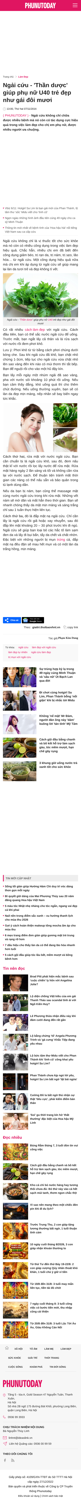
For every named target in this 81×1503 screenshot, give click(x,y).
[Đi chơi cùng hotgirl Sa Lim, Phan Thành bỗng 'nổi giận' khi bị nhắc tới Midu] (19, 701)
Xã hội (18, 1349)
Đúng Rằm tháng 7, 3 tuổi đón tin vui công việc (54, 1147)
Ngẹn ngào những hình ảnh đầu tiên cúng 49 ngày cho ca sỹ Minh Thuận (40, 219)
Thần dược (26, 319)
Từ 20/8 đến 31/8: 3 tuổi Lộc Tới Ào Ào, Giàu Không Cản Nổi (53, 1325)
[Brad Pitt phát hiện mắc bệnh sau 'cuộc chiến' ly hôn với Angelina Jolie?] (15, 982)
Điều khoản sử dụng (29, 1496)
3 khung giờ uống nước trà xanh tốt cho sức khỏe (58, 765)
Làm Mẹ (48, 1349)
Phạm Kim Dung (68, 638)
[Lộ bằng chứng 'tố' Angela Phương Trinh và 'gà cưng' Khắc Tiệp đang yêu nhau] (15, 1042)
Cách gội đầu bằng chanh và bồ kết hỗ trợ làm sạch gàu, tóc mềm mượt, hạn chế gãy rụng (57, 745)
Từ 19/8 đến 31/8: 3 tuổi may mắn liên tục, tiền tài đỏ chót (51, 1285)
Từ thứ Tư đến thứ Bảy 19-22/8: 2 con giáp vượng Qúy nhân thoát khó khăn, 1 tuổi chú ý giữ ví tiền (54, 1268)
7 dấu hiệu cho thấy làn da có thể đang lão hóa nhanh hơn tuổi (40, 947)
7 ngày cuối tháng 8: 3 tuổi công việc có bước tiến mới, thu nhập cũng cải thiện (51, 1307)
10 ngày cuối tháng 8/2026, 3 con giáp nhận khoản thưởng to (51, 1246)
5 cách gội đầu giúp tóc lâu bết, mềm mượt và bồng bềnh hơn (39, 956)
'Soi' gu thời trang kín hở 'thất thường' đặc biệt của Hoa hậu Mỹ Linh (52, 1118)
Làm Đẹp (23, 76)
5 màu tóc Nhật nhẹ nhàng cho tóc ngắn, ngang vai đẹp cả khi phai (41, 907)
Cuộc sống (15, 1367)
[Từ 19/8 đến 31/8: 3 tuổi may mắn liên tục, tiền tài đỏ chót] (15, 1290)
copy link (72, 627)
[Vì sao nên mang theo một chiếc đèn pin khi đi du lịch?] (15, 1211)
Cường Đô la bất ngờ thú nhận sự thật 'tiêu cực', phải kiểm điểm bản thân (52, 1099)
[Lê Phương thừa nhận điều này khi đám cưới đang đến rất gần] (15, 1022)
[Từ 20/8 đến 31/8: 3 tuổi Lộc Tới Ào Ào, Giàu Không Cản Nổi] (15, 1329)
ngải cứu (23, 647)
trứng (61, 539)
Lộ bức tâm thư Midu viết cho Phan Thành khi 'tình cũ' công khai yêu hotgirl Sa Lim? (53, 1059)
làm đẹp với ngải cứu (44, 647)
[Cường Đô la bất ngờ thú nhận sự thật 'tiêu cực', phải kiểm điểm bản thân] (15, 1101)
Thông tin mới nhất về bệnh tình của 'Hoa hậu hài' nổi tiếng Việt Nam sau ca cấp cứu (41, 229)
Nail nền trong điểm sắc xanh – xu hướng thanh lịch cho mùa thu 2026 (39, 917)
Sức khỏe (14, 1358)
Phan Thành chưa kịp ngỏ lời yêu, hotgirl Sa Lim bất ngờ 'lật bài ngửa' (53, 1077)
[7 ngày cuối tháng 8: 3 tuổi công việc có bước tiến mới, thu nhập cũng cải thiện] (15, 1310)
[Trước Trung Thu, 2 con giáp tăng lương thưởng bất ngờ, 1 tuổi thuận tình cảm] (15, 1231)
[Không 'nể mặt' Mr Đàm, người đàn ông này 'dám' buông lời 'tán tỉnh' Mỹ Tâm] (19, 724)
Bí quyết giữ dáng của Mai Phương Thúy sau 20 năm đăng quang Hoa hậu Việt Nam (39, 898)
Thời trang (51, 1358)
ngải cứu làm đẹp (41, 652)
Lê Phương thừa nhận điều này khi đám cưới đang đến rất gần (53, 1017)
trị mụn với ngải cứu (19, 657)
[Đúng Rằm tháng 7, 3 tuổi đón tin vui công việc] (15, 1151)
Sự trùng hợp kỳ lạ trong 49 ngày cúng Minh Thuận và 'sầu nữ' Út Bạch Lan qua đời (57, 674)
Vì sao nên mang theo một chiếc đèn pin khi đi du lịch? (54, 1206)
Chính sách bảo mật (52, 1496)
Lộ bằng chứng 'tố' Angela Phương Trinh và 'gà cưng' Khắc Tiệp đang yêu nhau (53, 1039)
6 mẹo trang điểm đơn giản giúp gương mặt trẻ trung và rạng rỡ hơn (39, 937)
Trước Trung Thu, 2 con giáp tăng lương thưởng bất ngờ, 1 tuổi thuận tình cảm (53, 1228)
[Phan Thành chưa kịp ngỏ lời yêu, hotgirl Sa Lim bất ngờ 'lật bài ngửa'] (15, 1081)
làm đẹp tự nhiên (18, 652)
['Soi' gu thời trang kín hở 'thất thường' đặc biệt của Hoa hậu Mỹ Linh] (15, 1121)
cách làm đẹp (35, 330)
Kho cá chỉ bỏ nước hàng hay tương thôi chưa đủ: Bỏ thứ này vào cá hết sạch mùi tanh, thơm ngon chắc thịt (54, 1188)
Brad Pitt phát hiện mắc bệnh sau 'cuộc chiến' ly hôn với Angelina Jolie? (52, 980)
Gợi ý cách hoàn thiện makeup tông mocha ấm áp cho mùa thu (40, 927)
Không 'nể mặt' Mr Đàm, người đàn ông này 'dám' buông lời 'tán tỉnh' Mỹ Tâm (58, 720)
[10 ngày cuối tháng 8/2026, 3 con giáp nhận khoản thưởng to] (15, 1250)
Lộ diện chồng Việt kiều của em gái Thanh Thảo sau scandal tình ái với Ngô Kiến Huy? (53, 1000)
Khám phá (36, 1367)
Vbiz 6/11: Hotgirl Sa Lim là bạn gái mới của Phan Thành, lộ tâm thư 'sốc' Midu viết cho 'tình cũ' (41, 210)
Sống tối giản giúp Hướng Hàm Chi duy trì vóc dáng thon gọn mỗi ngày (39, 888)
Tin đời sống (58, 1367)
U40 (50, 319)
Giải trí (32, 1358)
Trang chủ (8, 76)
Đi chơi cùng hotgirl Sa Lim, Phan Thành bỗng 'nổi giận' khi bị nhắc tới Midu (58, 696)
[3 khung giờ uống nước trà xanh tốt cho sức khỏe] (19, 771)
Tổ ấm (33, 1349)
